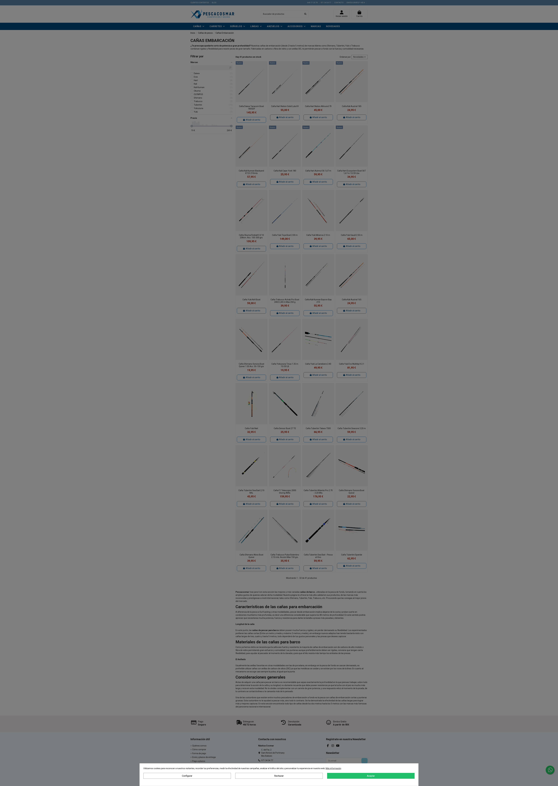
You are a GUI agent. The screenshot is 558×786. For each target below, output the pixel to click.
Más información (333, 768)
